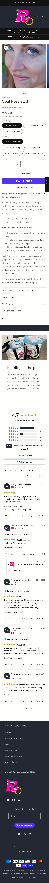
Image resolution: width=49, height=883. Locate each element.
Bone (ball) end (12, 153)
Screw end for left (13, 141)
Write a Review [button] (25, 455)
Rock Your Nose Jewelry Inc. (19, 870)
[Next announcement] (44, 3)
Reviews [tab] (9, 470)
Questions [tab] (25, 470)
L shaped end (34, 147)
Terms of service (28, 873)
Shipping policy (17, 877)
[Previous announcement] (5, 3)
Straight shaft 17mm (34, 153)
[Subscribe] (37, 816)
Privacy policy (41, 873)
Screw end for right (13, 147)
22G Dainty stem (12, 125)
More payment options (24, 187)
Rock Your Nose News (14, 756)
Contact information (32, 877)
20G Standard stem (34, 125)
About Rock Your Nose (14, 738)
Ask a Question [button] (25, 462)
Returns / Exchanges (13, 750)
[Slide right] (30, 93)
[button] (5, 17)
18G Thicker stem (12, 131)
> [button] (31, 708)
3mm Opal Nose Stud (13, 506)
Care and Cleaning (13, 762)
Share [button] (7, 319)
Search (8, 732)
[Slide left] (19, 93)
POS (30, 870)
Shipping (4, 116)
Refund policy (15, 873)
